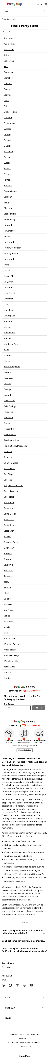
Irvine (6, 264)
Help (14, 19)
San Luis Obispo (11, 491)
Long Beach (9, 310)
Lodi (6, 304)
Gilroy (6, 202)
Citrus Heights (10, 111)
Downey (7, 134)
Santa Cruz (9, 519)
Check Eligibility (39, 708)
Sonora (7, 559)
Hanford (8, 225)
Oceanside (8, 378)
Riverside (8, 451)
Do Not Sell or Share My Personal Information (26, 1042)
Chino (6, 106)
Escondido (8, 157)
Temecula (8, 570)
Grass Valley (9, 219)
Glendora (8, 208)
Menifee (8, 327)
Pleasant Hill (9, 429)
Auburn (7, 55)
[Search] (44, 11)
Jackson (7, 270)
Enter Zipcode (9, 704)
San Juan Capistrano (13, 485)
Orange (7, 389)
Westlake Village (11, 655)
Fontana (8, 179)
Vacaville (8, 604)
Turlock (7, 587)
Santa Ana (8, 508)
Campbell (8, 77)
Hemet (7, 236)
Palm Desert (9, 400)
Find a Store (6, 19)
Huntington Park (12, 253)
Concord (8, 117)
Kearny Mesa (10, 276)
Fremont (8, 185)
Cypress (7, 128)
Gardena (8, 196)
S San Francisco (11, 462)
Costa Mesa (9, 123)
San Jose (8, 479)
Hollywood (9, 242)
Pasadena (8, 412)
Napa (6, 349)
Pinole (7, 423)
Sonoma (8, 553)
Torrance (8, 576)
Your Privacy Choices (17, 1034)
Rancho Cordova (11, 440)
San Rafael (9, 496)
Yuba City (8, 672)
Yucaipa (7, 678)
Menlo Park (9, 332)
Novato (7, 372)
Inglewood (9, 259)
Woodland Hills (11, 661)
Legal (8, 1018)
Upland (7, 598)
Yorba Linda (9, 666)
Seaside (7, 536)
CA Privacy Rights (33, 1034)
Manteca (8, 321)
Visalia (7, 627)
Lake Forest (9, 293)
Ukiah (6, 593)
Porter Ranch (10, 434)
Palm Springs (10, 406)
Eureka (7, 162)
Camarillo (8, 72)
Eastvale (8, 140)
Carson (7, 89)
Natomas (8, 355)
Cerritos (7, 94)
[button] (3, 4)
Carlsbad (8, 83)
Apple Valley (9, 44)
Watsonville (9, 638)
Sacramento (9, 468)
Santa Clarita (10, 513)
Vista (6, 632)
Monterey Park (11, 344)
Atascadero (9, 49)
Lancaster (8, 298)
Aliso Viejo (8, 38)
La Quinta (8, 281)
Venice (7, 615)
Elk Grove (8, 151)
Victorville (8, 621)
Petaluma (8, 417)
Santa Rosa (9, 525)
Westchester (10, 649)
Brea (6, 66)
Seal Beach (9, 530)
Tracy (6, 581)
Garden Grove (10, 191)
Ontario (7, 383)
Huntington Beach (12, 247)
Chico (6, 100)
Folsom (7, 174)
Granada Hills (10, 213)
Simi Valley (9, 547)
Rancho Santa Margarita (15, 446)
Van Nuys (8, 610)
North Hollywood (12, 366)
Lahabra (8, 287)
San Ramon (9, 502)
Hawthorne (9, 230)
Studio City (9, 564)
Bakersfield (9, 61)
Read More (6, 967)
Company (10, 1007)
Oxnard (7, 395)
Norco (7, 361)
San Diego (8, 474)
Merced (7, 338)
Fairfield (7, 168)
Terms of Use (26, 1047)
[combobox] (24, 11)
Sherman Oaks (11, 542)
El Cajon (7, 145)
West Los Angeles (12, 644)
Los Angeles (9, 315)
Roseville (8, 457)
